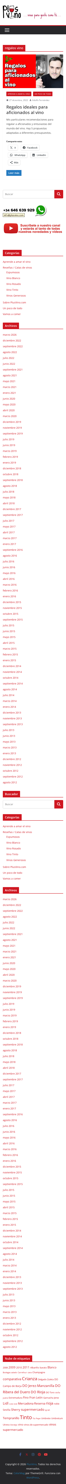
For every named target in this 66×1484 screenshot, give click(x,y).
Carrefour (22, 1372)
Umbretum (57, 1418)
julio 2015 (8, 625)
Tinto (26, 1417)
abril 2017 (9, 532)
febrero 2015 (10, 654)
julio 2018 (8, 491)
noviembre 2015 (12, 608)
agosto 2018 (10, 486)
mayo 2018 (9, 497)
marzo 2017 (10, 538)
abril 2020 (9, 410)
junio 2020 (9, 398)
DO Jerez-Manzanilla (38, 1385)
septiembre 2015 (13, 619)
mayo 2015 (9, 637)
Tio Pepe (36, 1418)
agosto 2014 (10, 689)
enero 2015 (9, 660)
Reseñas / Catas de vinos (17, 267)
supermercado (32, 1409)
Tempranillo (11, 1418)
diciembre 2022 (12, 340)
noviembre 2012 (12, 765)
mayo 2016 (9, 573)
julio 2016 (8, 561)
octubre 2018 (10, 474)
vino (20, 1424)
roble (56, 1403)
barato (43, 1367)
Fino (26, 1397)
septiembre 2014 (13, 683)
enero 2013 (9, 753)
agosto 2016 (10, 555)
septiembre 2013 (13, 724)
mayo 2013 (9, 741)
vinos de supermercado (36, 1424)
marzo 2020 (10, 416)
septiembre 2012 (13, 776)
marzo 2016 (10, 584)
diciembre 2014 (12, 666)
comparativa (12, 1379)
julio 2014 (8, 695)
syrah (47, 1410)
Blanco (52, 1367)
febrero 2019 (10, 456)
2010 (19, 1367)
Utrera (6, 1424)
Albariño (34, 1367)
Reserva (39, 1403)
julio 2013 (8, 730)
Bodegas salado (10, 1372)
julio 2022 (8, 358)
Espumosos (13, 272)
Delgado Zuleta (46, 1379)
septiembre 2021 (13, 369)
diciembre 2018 (12, 468)
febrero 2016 (10, 590)
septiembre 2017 (13, 515)
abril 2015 (9, 642)
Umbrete (46, 1418)
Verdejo (13, 1425)
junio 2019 (9, 445)
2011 (26, 1367)
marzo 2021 (10, 387)
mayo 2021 (9, 381)
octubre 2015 (10, 613)
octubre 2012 (10, 770)
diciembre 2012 (12, 759)
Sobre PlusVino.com (14, 302)
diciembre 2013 (12, 712)
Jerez (56, 1397)
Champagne (38, 1372)
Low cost (13, 1404)
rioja (49, 1403)
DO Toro (50, 1392)
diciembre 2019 (12, 422)
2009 (11, 1367)
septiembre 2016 (13, 549)
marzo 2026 (10, 334)
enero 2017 (9, 544)
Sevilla (6, 1409)
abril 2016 (9, 579)
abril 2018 (9, 503)
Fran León (36, 1397)
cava (30, 1372)
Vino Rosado (13, 284)
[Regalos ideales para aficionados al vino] (33, 71)
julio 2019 (8, 439)
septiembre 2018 (13, 480)
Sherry (15, 1409)
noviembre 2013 (12, 718)
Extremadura (15, 1397)
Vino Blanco (13, 278)
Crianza (29, 1378)
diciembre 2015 (12, 602)
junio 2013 (9, 736)
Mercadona (25, 1403)
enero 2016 (9, 596)
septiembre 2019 (13, 433)
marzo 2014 (10, 701)
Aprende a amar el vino (19, 94)
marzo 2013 (10, 747)
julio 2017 (8, 520)
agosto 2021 (10, 375)
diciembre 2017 (12, 509)
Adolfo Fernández (40, 100)
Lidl (5, 1403)
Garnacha (48, 1397)
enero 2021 (9, 392)
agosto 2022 (10, 352)
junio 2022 (9, 363)
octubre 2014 (10, 677)
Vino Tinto (12, 289)
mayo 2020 (9, 404)
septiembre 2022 (13, 346)
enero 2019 (9, 462)
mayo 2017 (9, 526)
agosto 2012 (10, 782)
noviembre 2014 (12, 672)
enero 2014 (9, 706)
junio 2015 (9, 631)
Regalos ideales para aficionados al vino (27, 109)
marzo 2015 (10, 648)
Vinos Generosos (16, 295)
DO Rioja (38, 1392)
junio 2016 (9, 567)
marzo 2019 (10, 451)
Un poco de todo (42, 94)
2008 (5, 1367)
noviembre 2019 (12, 427)
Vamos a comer (12, 314)
